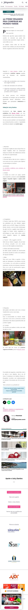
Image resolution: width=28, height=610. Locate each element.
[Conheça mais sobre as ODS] (14, 587)
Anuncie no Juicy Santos (14, 492)
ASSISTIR (11, 607)
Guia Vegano (13, 71)
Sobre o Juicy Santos (14, 502)
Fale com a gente (14, 497)
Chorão (15, 6)
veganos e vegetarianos (15, 409)
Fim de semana (9, 6)
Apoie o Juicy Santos (14, 506)
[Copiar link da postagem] (4, 402)
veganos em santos (9, 410)
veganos (5, 409)
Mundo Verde (15, 113)
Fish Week (21, 6)
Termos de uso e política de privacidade (14, 512)
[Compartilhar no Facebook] (13, 402)
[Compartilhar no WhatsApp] (9, 402)
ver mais (25, 428)
